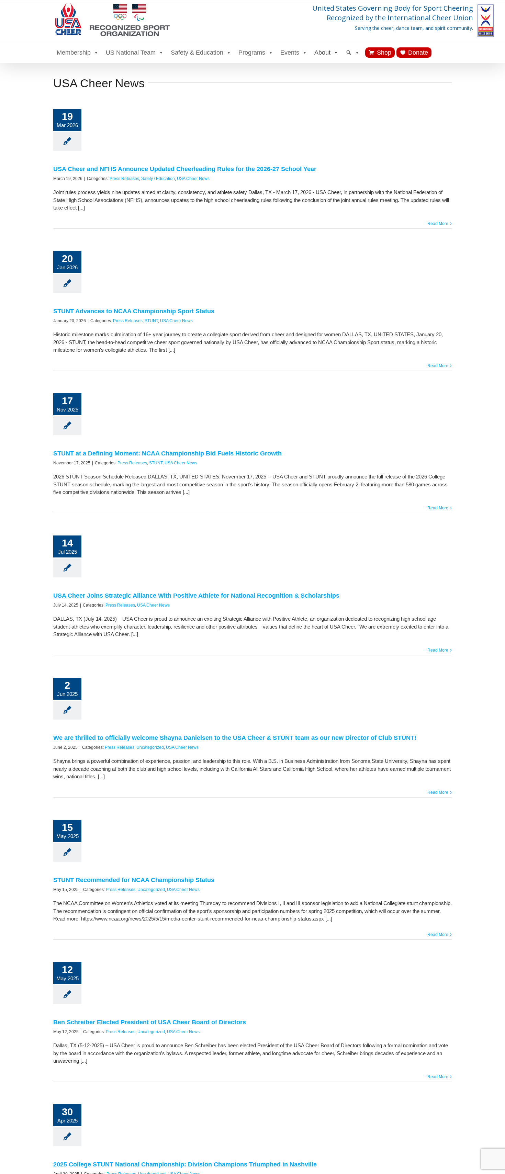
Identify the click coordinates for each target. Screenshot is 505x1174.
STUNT (151, 320)
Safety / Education (158, 178)
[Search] (352, 52)
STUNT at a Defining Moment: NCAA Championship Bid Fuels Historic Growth (167, 453)
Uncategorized (150, 747)
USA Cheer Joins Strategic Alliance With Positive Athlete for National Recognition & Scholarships (196, 595)
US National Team (131, 52)
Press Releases (124, 178)
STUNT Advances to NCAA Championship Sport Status (133, 311)
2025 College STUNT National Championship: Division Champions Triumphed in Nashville (185, 1164)
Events (289, 52)
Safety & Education (197, 52)
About (322, 52)
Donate (418, 52)
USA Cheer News (193, 178)
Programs (251, 52)
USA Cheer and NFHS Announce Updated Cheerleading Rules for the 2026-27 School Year (184, 169)
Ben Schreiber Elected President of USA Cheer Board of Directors (149, 1022)
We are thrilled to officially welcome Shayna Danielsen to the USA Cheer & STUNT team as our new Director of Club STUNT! (234, 737)
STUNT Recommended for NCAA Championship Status (133, 880)
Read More (437, 223)
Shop (384, 52)
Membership (74, 52)
